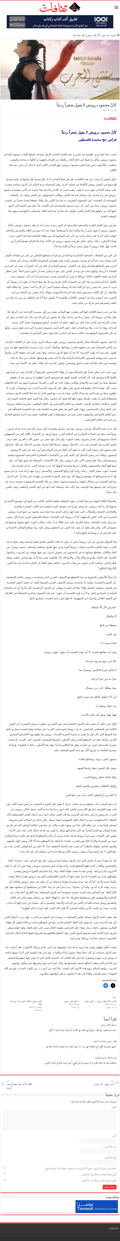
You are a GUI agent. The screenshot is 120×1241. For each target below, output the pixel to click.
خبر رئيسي (106, 35)
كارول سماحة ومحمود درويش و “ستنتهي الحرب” (100, 1001)
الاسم (113, 1136)
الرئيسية (114, 35)
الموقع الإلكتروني (110, 1158)
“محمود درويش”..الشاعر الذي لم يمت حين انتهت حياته (26, 1002)
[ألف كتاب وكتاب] (60, 22)
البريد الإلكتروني (109, 1147)
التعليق (113, 1107)
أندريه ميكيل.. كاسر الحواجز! (104, 1083)
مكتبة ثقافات (114, 1229)
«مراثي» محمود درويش (71, 1001)
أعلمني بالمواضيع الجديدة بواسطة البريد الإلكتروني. (98, 1181)
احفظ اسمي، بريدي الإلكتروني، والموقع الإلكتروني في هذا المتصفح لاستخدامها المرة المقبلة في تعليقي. (80, 1169)
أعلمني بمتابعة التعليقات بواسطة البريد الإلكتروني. (99, 1175)
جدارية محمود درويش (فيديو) (105, 1058)
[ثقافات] (60, 6)
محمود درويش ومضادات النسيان (104, 1041)
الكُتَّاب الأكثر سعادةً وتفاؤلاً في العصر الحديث (19, 1085)
